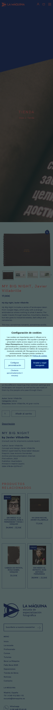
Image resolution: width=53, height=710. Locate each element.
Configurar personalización (14, 364)
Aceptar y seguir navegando (39, 365)
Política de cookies (39, 355)
